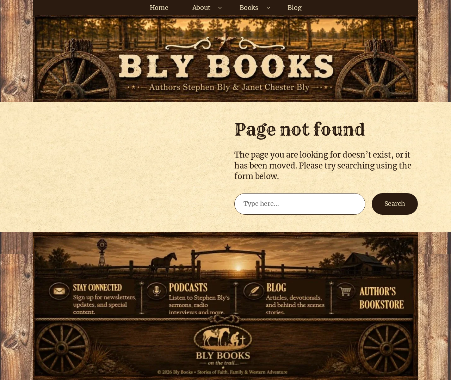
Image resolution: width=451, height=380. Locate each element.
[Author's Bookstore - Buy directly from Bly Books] (371, 286)
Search (394, 204)
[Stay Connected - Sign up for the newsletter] (91, 286)
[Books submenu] (268, 8)
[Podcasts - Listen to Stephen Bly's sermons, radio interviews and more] (190, 286)
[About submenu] (220, 8)
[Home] (225, 354)
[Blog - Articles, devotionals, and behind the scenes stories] (283, 286)
